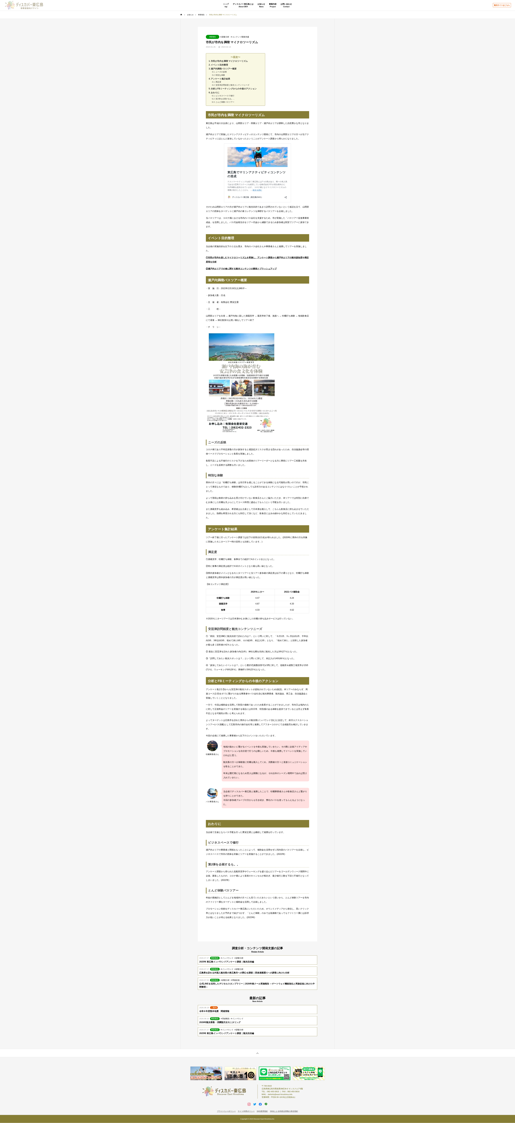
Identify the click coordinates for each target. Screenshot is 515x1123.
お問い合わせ (286, 4)
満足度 (218, 82)
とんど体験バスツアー (225, 102)
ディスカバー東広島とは (243, 4)
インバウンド (227, 958)
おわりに (215, 92)
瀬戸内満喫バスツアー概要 (224, 69)
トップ (226, 4)
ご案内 (214, 1008)
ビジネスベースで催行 (225, 96)
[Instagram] (249, 1104)
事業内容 (273, 4)
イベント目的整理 (219, 65)
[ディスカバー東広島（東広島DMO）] (24, 5)
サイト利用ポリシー (246, 1111)
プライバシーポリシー (226, 1111)
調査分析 (225, 37)
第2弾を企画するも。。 (225, 99)
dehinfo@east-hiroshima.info (280, 1094)
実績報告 (226, 1019)
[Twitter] (254, 1104)
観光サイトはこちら (502, 5)
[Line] (265, 1104)
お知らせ (261, 4)
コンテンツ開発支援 (240, 37)
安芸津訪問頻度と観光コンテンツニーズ (232, 85)
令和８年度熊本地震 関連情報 (214, 1011)
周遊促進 (236, 980)
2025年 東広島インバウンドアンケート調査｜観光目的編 (226, 962)
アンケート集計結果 (220, 79)
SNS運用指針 (262, 1111)
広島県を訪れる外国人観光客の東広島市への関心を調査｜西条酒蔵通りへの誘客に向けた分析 (244, 973)
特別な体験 (220, 75)
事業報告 (212, 37)
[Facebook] (260, 1104)
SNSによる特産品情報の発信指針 (284, 1111)
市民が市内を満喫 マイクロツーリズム (229, 61)
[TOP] (257, 1053)
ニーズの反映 (221, 72)
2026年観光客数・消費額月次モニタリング (220, 1022)
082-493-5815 (273, 1091)
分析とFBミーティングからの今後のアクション (234, 89)
